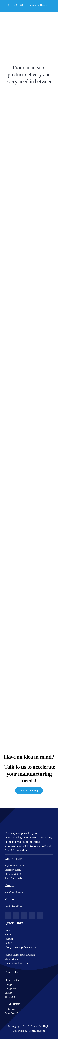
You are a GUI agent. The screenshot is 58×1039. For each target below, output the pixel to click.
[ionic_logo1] (16, 18)
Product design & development (20, 954)
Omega (8, 984)
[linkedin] (39, 9)
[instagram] (34, 9)
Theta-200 (10, 997)
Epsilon (8, 992)
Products (9, 938)
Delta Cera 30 (11, 1009)
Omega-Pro (10, 988)
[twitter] (24, 9)
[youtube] (29, 9)
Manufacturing (12, 959)
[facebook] (19, 9)
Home (8, 930)
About (8, 934)
